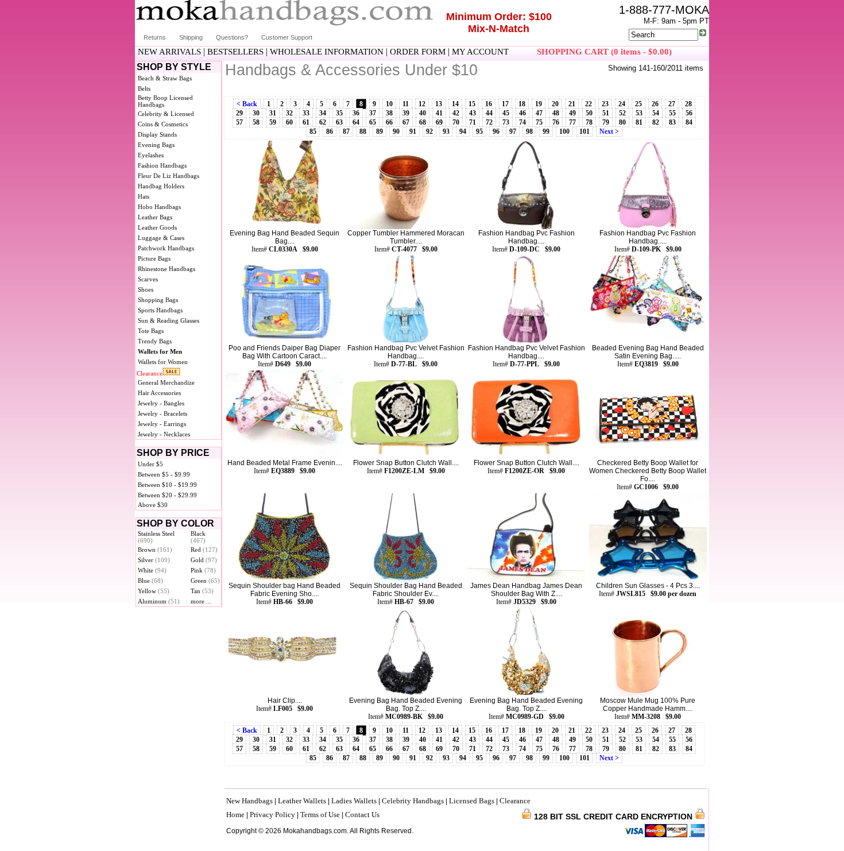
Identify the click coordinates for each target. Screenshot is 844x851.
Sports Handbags (160, 310)
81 (639, 122)
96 (496, 131)
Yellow (153, 590)
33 (306, 113)
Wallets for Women (163, 361)
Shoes (145, 289)
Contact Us (362, 814)
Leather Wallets (302, 800)
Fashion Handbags (162, 165)
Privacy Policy (272, 814)
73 (505, 122)
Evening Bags (156, 144)
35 (339, 113)
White (152, 570)
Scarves (148, 279)
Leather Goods (157, 227)
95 (479, 131)
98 (529, 131)
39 (405, 113)
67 (405, 122)
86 (329, 131)
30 (256, 113)
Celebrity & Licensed (166, 113)
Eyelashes (151, 155)
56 (689, 113)
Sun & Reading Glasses (168, 320)
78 (589, 122)
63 (339, 122)
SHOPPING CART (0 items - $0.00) (604, 51)
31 (272, 113)
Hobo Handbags (159, 206)
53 (639, 113)
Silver (154, 559)
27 (671, 104)
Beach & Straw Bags (165, 78)
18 (521, 104)
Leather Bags (155, 217)
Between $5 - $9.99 (164, 474)
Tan (202, 590)
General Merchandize (166, 382)
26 (655, 104)
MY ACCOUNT (480, 51)
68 (422, 122)
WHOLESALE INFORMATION (327, 51)
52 (622, 113)
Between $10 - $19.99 (167, 484)
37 (372, 113)
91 (412, 131)
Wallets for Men (160, 351)
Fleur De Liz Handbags (168, 175)
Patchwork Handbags (166, 248)
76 (555, 122)
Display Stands (157, 134)
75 (539, 122)
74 (522, 122)
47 (539, 113)
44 (489, 113)
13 (438, 104)
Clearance (149, 373)
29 (239, 113)
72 (489, 122)
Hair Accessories (159, 392)
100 (564, 131)
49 (572, 113)
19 (538, 104)
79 (605, 122)
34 (322, 113)
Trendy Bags (155, 341)
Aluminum (159, 601)
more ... (201, 601)
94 (462, 131)
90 (396, 131)
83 (672, 122)
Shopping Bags (158, 299)
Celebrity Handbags (413, 800)
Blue (150, 580)
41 (439, 113)
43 (472, 113)
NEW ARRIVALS (169, 51)
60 (289, 122)
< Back (247, 104)
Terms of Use (320, 814)
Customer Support (286, 37)
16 (488, 104)
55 (672, 113)
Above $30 (153, 504)
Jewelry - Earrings (162, 423)
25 (638, 104)
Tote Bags (151, 330)
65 (372, 122)
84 (689, 122)
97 (512, 131)
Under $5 (150, 464)
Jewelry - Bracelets (162, 413)
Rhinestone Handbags (166, 268)
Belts (144, 88)
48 (555, 113)
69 (439, 122)
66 (389, 122)
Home (235, 814)
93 (446, 131)
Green (205, 580)
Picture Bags (154, 258)
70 (455, 122)
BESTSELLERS (235, 51)
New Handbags (249, 800)
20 (555, 104)
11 (405, 104)
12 (422, 104)
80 (622, 122)
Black (198, 537)
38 (389, 113)
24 (621, 104)
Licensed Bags (471, 800)
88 (362, 131)
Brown (155, 549)
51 (605, 113)
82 (655, 122)
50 (589, 113)
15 (472, 104)
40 (422, 113)
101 (584, 131)
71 (472, 122)
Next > (609, 131)
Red (204, 549)
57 (239, 122)
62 (322, 122)
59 (272, 122)
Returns (155, 37)
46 (522, 113)
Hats (143, 196)
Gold (204, 559)
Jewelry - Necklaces (164, 434)
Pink (203, 570)
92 (429, 131)
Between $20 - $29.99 (167, 495)
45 (505, 113)
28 (688, 104)
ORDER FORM (418, 51)
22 (588, 104)
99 (546, 131)
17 (505, 104)
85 (312, 131)
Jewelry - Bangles (161, 403)
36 (356, 113)
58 (256, 122)
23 (605, 104)
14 (455, 104)
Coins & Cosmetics (163, 124)
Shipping (191, 37)
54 (655, 113)
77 (572, 122)
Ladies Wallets (354, 800)
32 (289, 113)
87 (346, 131)
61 (306, 122)
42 (455, 113)
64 (356, 122)
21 (571, 104)
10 (389, 104)
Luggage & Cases (161, 237)
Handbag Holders (161, 186)
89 (379, 131)
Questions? (232, 37)
